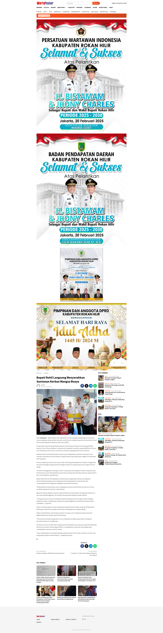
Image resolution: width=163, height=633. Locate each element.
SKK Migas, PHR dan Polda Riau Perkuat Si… (115, 400)
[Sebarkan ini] (82, 386)
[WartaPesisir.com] (45, 3)
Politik (107, 383)
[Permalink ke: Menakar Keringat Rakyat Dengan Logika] (112, 424)
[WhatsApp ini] (95, 386)
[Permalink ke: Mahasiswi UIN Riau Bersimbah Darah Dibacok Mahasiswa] (66, 591)
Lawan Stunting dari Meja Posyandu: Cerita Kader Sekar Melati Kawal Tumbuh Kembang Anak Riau (46, 600)
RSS (85, 619)
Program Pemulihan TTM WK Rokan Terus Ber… (114, 407)
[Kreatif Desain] (37, 539)
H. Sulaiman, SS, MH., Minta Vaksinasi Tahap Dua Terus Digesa (84, 553)
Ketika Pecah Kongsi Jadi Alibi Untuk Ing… (114, 386)
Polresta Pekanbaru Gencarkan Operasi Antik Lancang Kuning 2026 (65, 579)
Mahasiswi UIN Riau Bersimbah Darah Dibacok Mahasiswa (66, 598)
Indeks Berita (55, 619)
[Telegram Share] (91, 386)
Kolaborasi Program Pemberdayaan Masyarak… (113, 463)
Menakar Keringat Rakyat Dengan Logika (113, 378)
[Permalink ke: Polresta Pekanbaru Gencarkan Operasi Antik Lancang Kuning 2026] (66, 570)
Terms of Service (70, 619)
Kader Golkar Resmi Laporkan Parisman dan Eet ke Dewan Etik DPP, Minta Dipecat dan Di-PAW (46, 579)
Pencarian (96, 3)
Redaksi (39, 622)
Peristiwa (107, 390)
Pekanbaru (108, 453)
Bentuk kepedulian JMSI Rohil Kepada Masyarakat (50, 552)
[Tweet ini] (86, 386)
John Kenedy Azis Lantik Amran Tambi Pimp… (115, 393)
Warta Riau (108, 398)
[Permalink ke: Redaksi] (38, 386)
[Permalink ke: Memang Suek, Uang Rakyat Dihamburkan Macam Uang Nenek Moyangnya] (87, 591)
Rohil (106, 376)
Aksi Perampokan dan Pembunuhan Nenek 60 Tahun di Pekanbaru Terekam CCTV (87, 579)
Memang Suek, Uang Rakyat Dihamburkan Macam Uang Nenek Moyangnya (86, 599)
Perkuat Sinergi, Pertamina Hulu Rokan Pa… (115, 456)
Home (38, 619)
